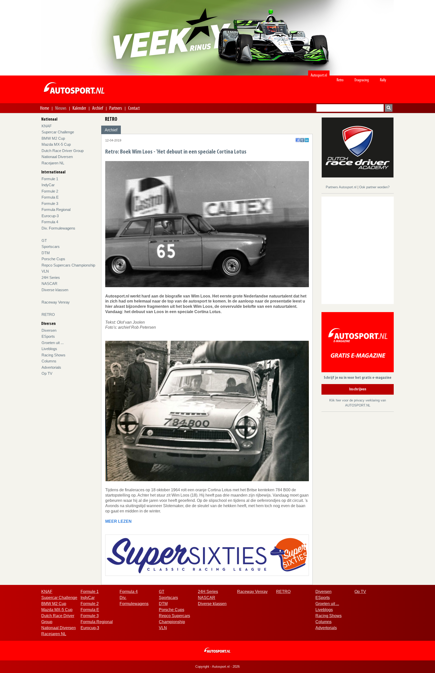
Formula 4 (50, 222)
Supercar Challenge (58, 132)
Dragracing (361, 80)
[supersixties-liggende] (207, 555)
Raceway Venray (56, 302)
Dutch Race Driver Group (63, 150)
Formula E (50, 197)
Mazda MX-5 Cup (56, 144)
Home (44, 108)
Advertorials (51, 367)
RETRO (48, 314)
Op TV (47, 373)
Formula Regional (56, 209)
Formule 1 (50, 179)
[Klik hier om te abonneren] (357, 343)
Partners (115, 108)
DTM (46, 253)
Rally (383, 80)
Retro (340, 80)
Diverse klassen (55, 290)
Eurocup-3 (50, 216)
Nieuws (60, 108)
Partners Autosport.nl (341, 187)
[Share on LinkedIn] (307, 140)
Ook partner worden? (374, 187)
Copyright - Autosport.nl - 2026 (217, 666)
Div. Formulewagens (58, 228)
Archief (97, 108)
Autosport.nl (319, 75)
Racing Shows (53, 355)
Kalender (79, 108)
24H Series (51, 277)
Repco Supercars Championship (68, 265)
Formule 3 (50, 203)
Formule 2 (50, 191)
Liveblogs (49, 349)
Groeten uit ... (53, 343)
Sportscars (51, 246)
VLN (45, 271)
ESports (48, 336)
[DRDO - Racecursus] (357, 147)
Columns (49, 361)
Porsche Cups (53, 259)
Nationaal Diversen (57, 157)
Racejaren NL (53, 163)
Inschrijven (357, 389)
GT (44, 240)
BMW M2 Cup (53, 138)
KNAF (47, 126)
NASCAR (49, 283)
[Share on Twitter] (302, 140)
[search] (388, 108)
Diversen (49, 330)
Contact (134, 108)
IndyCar (48, 185)
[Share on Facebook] (298, 140)
